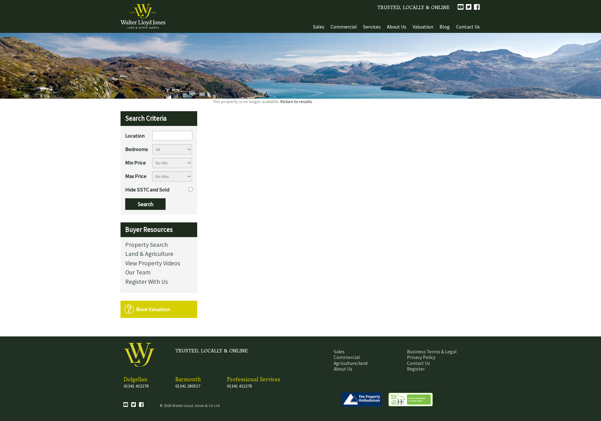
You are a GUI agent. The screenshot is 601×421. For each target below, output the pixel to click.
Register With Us (146, 282)
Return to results (296, 101)
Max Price (135, 176)
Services (372, 26)
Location (135, 135)
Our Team (138, 272)
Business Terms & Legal (431, 352)
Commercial (344, 26)
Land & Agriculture (149, 254)
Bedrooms (136, 149)
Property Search (146, 245)
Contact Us (468, 26)
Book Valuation (153, 309)
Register (416, 369)
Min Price (135, 162)
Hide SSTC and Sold (147, 189)
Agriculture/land (350, 363)
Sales (318, 26)
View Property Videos (152, 263)
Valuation (423, 26)
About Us (396, 26)
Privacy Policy (421, 357)
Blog (444, 26)
